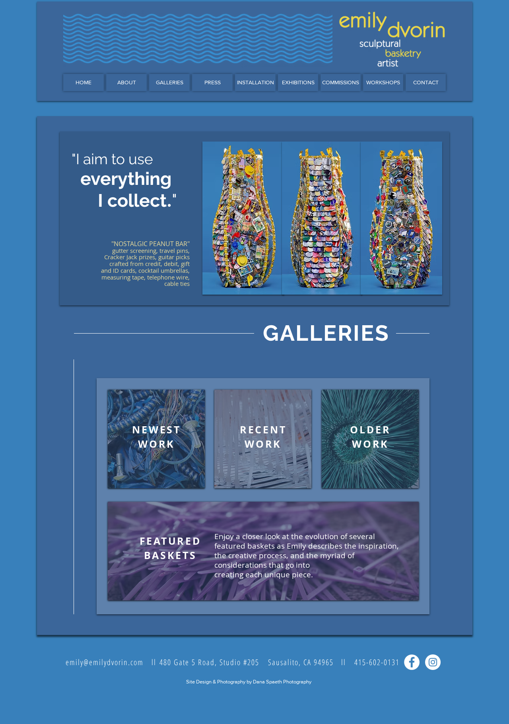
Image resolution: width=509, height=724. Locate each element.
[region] (156, 439)
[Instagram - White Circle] (433, 662)
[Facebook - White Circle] (412, 662)
